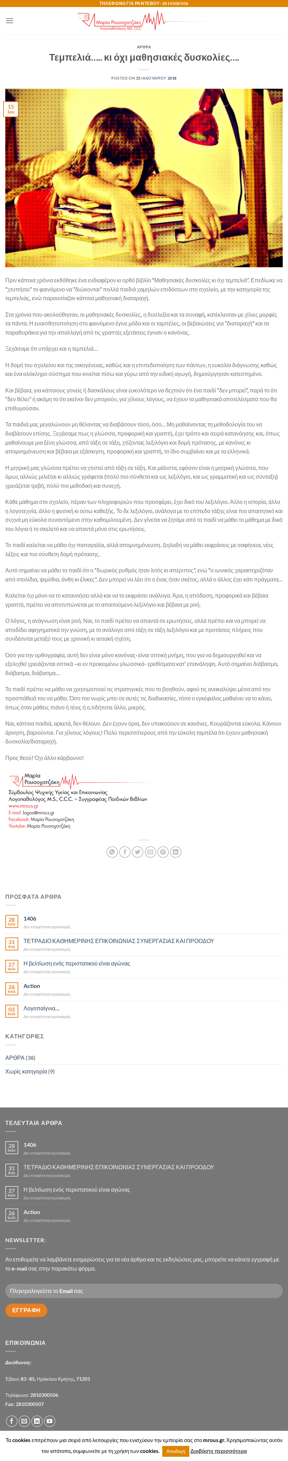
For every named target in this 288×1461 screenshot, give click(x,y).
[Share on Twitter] (137, 852)
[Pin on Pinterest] (163, 852)
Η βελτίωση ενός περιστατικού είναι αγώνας (77, 963)
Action (32, 985)
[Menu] (9, 20)
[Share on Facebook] (125, 852)
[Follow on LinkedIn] (37, 1421)
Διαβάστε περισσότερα (218, 1451)
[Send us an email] (24, 1421)
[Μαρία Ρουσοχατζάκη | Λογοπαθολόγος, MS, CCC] (144, 21)
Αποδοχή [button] (175, 1451)
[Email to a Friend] (150, 852)
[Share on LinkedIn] (176, 852)
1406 (30, 918)
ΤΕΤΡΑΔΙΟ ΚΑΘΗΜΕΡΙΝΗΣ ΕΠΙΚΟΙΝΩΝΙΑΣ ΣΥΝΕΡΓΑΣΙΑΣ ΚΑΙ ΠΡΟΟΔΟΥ (119, 940)
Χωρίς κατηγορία (26, 1071)
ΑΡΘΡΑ (144, 47)
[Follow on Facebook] (12, 1421)
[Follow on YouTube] (49, 1421)
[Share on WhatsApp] (112, 852)
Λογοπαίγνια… (41, 1008)
